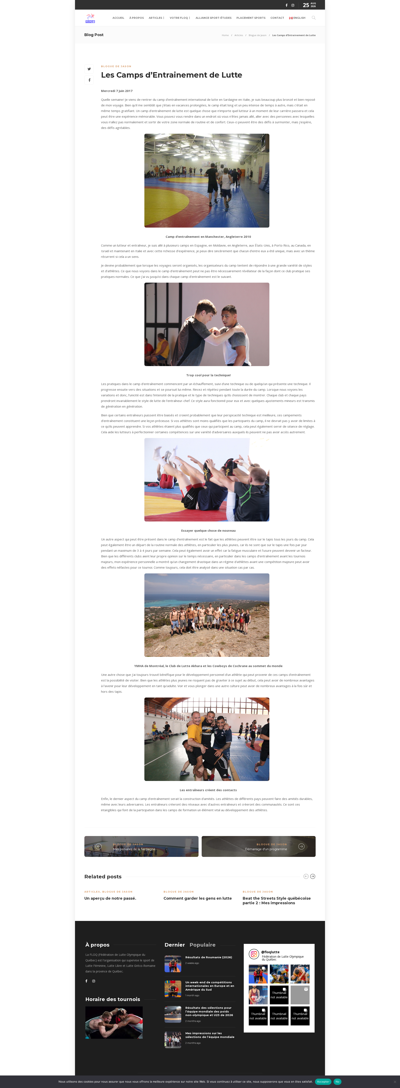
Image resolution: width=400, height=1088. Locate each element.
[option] (120, 894)
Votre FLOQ (179, 17)
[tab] (175, 945)
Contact (277, 17)
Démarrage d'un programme (266, 849)
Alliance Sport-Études (213, 17)
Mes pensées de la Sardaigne (134, 849)
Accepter (323, 1081)
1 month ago (192, 995)
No (338, 1081)
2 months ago (193, 1021)
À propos (136, 17)
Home (225, 35)
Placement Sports (250, 17)
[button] (258, 974)
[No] (395, 1082)
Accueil (118, 17)
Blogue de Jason (257, 35)
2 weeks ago (192, 963)
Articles (155, 17)
